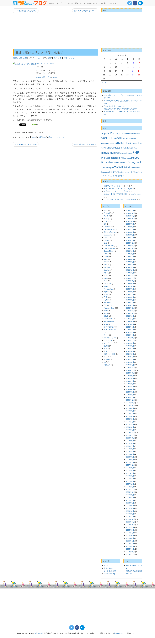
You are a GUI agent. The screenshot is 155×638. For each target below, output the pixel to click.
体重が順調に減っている (26, 10)
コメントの (110, 571)
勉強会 (115, 175)
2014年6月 (130, 259)
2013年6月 (130, 291)
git (141, 143)
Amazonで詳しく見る (43, 77)
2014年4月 (130, 264)
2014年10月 (130, 248)
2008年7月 (130, 446)
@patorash (39, 633)
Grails (106, 254)
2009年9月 (130, 408)
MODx (118, 152)
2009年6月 (130, 416)
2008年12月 (130, 432)
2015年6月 (130, 226)
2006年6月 (130, 503)
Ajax (105, 210)
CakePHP (107, 138)
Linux (106, 278)
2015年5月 (130, 229)
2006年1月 (130, 516)
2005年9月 (130, 527)
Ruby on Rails (109, 308)
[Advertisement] (55, 31)
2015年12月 (130, 213)
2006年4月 (130, 508)
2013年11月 (130, 278)
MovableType (109, 289)
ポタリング (108, 340)
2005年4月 (130, 541)
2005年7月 (130, 532)
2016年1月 (130, 210)
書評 (49, 58)
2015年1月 (130, 240)
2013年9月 (130, 283)
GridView (104, 148)
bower (137, 133)
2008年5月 (130, 451)
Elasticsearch (132, 143)
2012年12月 (130, 308)
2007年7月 (130, 473)
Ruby (106, 305)
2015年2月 (130, 237)
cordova (133, 138)
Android (107, 213)
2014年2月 (130, 270)
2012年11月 (130, 310)
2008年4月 (130, 454)
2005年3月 (130, 543)
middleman (108, 152)
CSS (105, 237)
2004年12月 (130, 551)
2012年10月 (130, 313)
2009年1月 (130, 430)
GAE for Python (109, 248)
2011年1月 (130, 365)
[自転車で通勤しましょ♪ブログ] (30, 3)
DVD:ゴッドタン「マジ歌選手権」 (116, 194)
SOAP (106, 316)
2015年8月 (130, 221)
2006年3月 (130, 511)
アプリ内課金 (119, 172)
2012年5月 (130, 324)
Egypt (130, 188)
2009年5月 (130, 419)
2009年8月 (130, 411)
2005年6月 (130, 535)
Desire (112, 143)
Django (106, 240)
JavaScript (108, 267)
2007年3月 (130, 481)
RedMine (107, 302)
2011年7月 (130, 348)
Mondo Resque (126, 153)
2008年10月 (130, 438)
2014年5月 (130, 262)
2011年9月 (130, 343)
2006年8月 (130, 497)
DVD (105, 243)
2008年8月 (130, 443)
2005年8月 (130, 530)
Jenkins (106, 270)
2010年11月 (130, 370)
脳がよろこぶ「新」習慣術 (45, 63)
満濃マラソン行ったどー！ (113, 186)
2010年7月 (130, 381)
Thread (104, 167)
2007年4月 (130, 478)
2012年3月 (130, 329)
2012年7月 (130, 319)
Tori (127, 186)
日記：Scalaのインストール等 (114, 188)
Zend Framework (110, 321)
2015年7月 (130, 224)
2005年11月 (130, 522)
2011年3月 (130, 359)
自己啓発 (57, 58)
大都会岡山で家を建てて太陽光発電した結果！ (120, 109)
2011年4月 (130, 356)
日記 (105, 356)
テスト (106, 335)
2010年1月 (130, 397)
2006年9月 (130, 495)
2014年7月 (130, 256)
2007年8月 (130, 470)
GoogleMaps (108, 251)
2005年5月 (130, 538)
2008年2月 (130, 459)
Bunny (126, 191)
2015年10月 (130, 218)
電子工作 (107, 365)
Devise (119, 142)
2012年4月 (130, 327)
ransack (127, 157)
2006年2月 (130, 514)
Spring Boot (134, 162)
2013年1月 (130, 305)
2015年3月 (130, 235)
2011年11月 (130, 340)
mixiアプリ (108, 283)
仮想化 (106, 346)
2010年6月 (130, 384)
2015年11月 (130, 216)
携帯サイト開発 (109, 354)
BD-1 (106, 221)
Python (106, 300)
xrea (111, 171)
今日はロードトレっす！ (113, 191)
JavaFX (119, 147)
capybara (126, 138)
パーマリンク (58, 137)
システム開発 (109, 327)
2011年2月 (130, 362)
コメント (72, 58)
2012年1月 (130, 335)
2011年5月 (130, 354)
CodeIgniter (108, 235)
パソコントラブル (110, 338)
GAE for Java (109, 245)
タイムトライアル (130, 172)
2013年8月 (130, 286)
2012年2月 (130, 332)
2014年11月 (130, 245)
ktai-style (130, 148)
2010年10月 (130, 373)
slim (125, 162)
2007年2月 (130, 484)
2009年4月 (130, 422)
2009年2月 (130, 427)
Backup (106, 218)
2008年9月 (130, 440)
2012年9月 (130, 316)
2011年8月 (130, 346)
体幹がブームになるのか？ (113, 199)
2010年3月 (130, 392)
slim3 (106, 313)
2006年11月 (130, 489)
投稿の (108, 568)
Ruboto (104, 162)
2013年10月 (130, 281)
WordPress (122, 166)
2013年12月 (130, 275)
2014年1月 (130, 273)
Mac (135, 148)
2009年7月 (130, 413)
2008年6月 (130, 448)
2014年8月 (130, 254)
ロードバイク (108, 176)
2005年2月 (130, 546)
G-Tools (55, 77)
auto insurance (136, 194)
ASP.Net (107, 216)
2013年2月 (130, 302)
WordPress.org (109, 573)
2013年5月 (130, 294)
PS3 (122, 158)
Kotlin (125, 148)
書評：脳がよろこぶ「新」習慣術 (39, 52)
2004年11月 (130, 554)
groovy (106, 256)
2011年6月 (130, 351)
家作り (106, 348)
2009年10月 (130, 405)
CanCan (118, 137)
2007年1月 (130, 486)
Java (105, 264)
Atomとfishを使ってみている (114, 106)
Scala (106, 310)
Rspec (135, 157)
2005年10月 (130, 524)
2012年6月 (130, 321)
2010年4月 (130, 389)
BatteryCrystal (119, 133)
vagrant (111, 167)
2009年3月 (130, 424)
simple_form (119, 162)
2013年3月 (130, 300)
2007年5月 (130, 476)
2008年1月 (130, 462)
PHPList (105, 157)
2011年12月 (130, 338)
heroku (112, 147)
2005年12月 (130, 519)
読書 (66, 58)
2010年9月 (130, 375)
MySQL (106, 291)
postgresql (115, 157)
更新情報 (107, 359)
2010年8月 (130, 378)
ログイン (107, 565)
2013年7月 (130, 289)
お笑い (106, 324)
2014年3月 (130, 267)
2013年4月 (130, 297)
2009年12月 (130, 400)
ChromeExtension (110, 232)
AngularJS (107, 133)
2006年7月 (130, 500)
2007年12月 (130, 465)
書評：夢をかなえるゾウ (85, 10)
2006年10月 (130, 492)
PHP (135, 152)
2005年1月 (130, 549)
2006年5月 (130, 505)
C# (105, 224)
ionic (105, 259)
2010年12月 (130, 367)
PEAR (106, 294)
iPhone (106, 262)
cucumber (105, 143)
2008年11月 (130, 435)
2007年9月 (130, 467)
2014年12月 (130, 243)
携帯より (107, 351)
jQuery (106, 273)
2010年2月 (130, 394)
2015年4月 (130, 232)
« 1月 (104, 82)
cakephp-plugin (109, 229)
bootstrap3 (130, 133)
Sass (110, 162)
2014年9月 (130, 251)
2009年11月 (130, 403)
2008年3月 (130, 457)
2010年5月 (130, 386)
